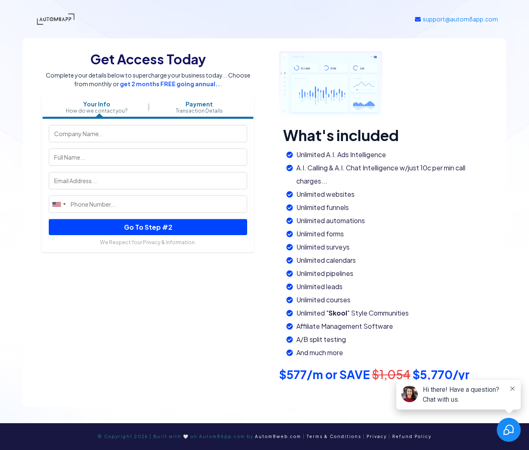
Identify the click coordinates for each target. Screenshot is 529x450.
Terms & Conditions (334, 436)
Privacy (377, 436)
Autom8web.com (278, 436)
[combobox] (58, 204)
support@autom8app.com (460, 19)
